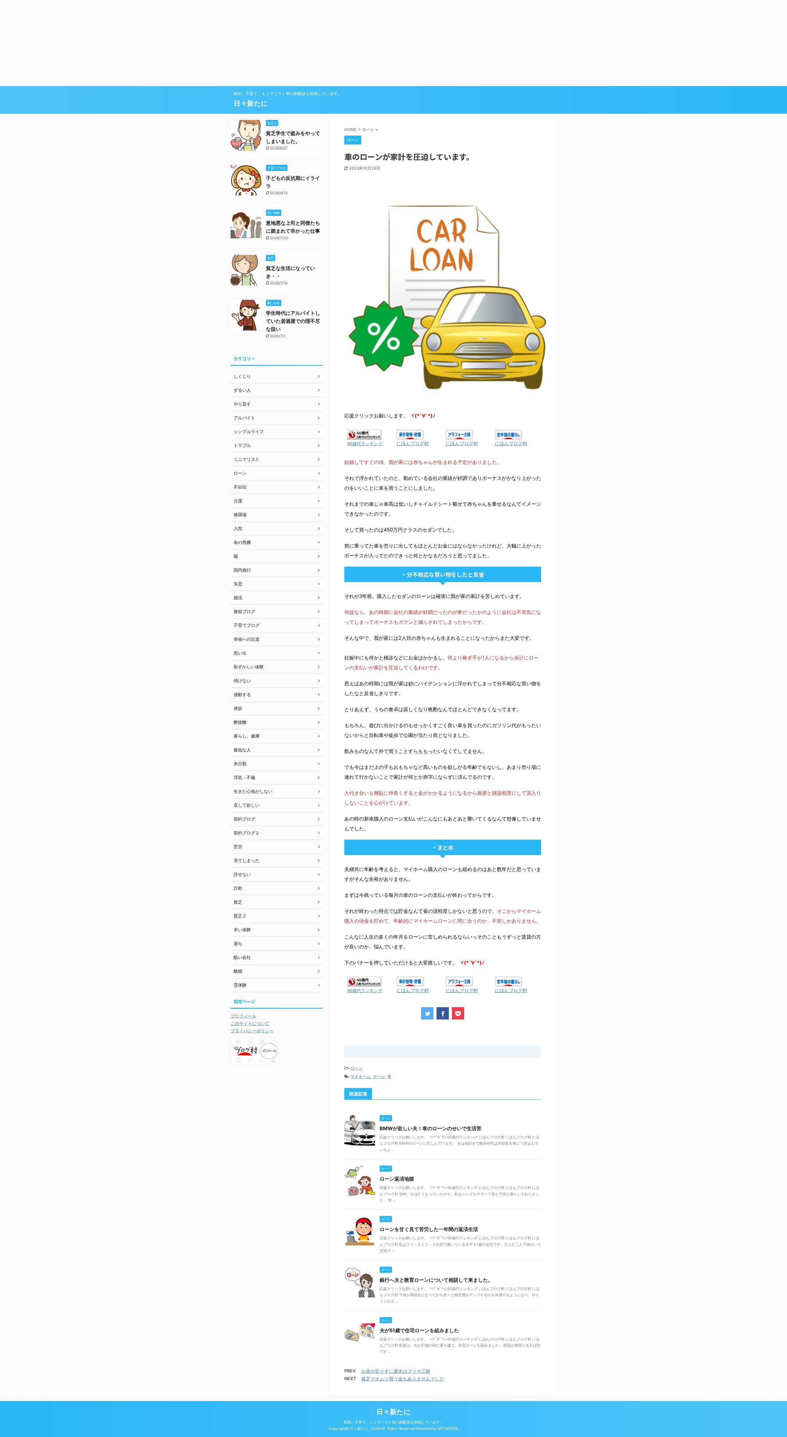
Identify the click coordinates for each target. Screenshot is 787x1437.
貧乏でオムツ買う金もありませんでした (402, 1379)
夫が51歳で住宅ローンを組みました (419, 1330)
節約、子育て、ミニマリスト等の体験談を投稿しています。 (393, 1422)
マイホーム (360, 1076)
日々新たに (251, 103)
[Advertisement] (184, 43)
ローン (356, 1068)
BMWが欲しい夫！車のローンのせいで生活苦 (430, 1128)
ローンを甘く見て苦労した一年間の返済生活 (429, 1229)
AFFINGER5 (447, 1428)
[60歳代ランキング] (364, 435)
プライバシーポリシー (252, 1030)
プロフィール (243, 1016)
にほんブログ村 (413, 443)
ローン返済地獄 (397, 1179)
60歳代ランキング (364, 443)
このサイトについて (250, 1023)
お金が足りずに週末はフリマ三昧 (395, 1371)
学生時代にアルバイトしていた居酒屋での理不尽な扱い (293, 321)
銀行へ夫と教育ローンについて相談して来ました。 (436, 1280)
